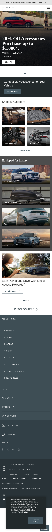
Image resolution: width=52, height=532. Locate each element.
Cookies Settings (36, 521)
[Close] (42, 500)
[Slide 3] (28, 300)
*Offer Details (6, 56)
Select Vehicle (12, 92)
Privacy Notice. (23, 512)
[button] (26, 389)
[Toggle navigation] (48, 8)
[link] (21, 464)
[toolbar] (26, 40)
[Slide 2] (27, 73)
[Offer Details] (45, 2)
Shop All (8, 62)
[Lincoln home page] (4, 469)
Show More (25, 150)
